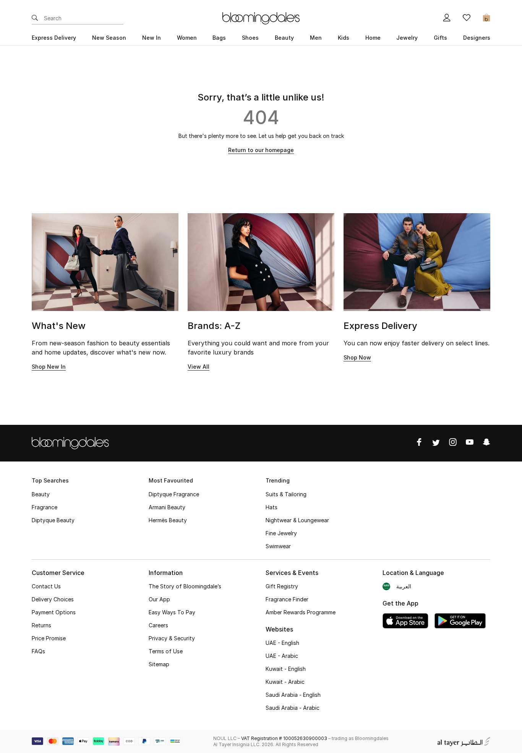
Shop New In (49, 366)
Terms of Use (166, 651)
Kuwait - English (286, 669)
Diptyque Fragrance (174, 494)
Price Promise (49, 638)
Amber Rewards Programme (301, 612)
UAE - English (282, 643)
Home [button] (373, 37)
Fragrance (44, 507)
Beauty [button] (284, 37)
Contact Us (46, 586)
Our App (159, 599)
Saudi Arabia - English (293, 694)
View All (198, 366)
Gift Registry (282, 586)
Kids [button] (343, 37)
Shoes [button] (250, 37)
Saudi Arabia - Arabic (292, 707)
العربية (403, 586)
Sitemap (159, 664)
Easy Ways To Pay (172, 612)
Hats (271, 507)
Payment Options (54, 612)
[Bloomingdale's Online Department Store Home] (261, 17)
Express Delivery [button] (54, 37)
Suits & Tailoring (286, 494)
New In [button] (151, 37)
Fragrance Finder (287, 599)
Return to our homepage (261, 150)
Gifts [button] (440, 37)
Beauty (41, 494)
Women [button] (187, 37)
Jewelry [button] (407, 37)
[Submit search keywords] (35, 18)
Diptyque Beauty (53, 520)
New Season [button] (109, 37)
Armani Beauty (167, 507)
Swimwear (278, 546)
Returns (41, 625)
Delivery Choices (53, 599)
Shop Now (357, 357)
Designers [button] (476, 37)
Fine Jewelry (281, 533)
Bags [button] (219, 37)
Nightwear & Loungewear (297, 520)
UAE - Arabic (282, 656)
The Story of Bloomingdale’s (185, 586)
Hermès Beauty (168, 520)
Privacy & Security (172, 638)
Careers (158, 625)
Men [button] (316, 37)
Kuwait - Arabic (285, 682)
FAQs (38, 651)
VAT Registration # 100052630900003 (284, 738)
